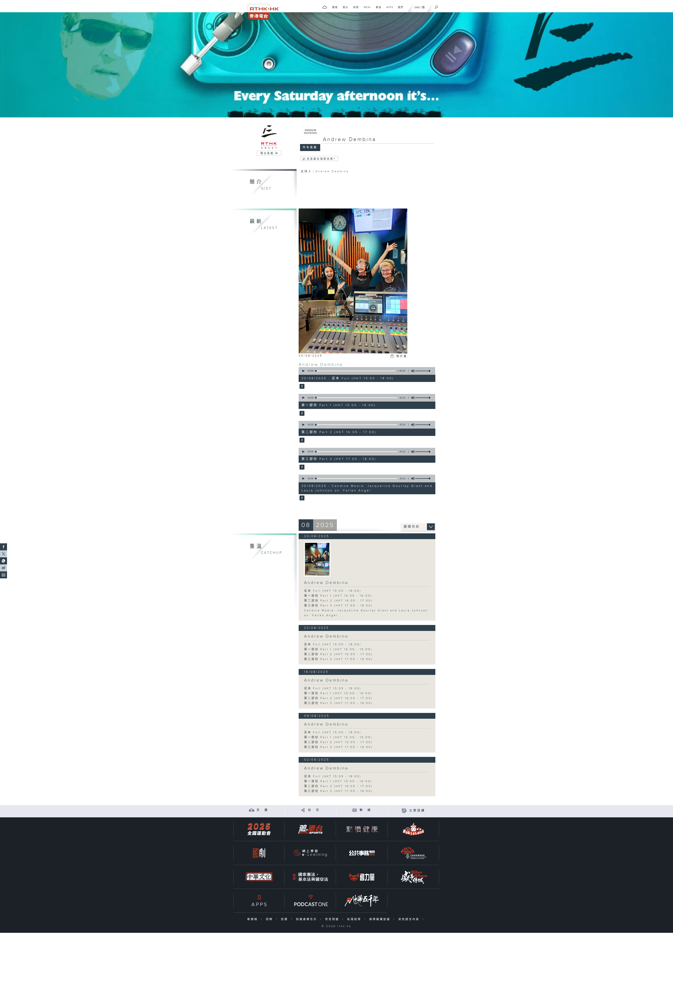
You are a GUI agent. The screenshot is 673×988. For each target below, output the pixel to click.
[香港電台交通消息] (252, 810)
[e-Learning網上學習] (310, 853)
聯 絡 (366, 810)
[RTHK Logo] (261, 9)
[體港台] (310, 829)
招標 (285, 919)
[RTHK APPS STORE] (259, 900)
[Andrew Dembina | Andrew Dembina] (317, 559)
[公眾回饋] (404, 810)
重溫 (377, 9)
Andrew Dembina (321, 364)
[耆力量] (362, 876)
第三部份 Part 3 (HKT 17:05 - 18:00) (338, 605)
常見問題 (333, 919)
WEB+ (366, 9)
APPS (388, 9)
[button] (303, 371)
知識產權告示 (307, 919)
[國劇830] (259, 853)
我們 (399, 9)
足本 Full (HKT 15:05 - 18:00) (332, 591)
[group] (411, 371)
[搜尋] (436, 6)
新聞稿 (253, 919)
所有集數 (310, 147)
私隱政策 (355, 919)
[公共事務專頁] (362, 853)
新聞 (355, 9)
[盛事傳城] (413, 876)
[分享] (303, 810)
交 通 (262, 810)
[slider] (423, 370)
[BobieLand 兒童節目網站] (413, 829)
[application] (366, 371)
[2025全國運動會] (259, 829)
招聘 (270, 919)
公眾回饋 (417, 810)
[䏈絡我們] (355, 810)
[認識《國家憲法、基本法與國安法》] (310, 876)
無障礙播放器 (380, 919)
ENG (417, 7)
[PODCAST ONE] (310, 900)
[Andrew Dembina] (301, 386)
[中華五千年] (362, 900)
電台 (344, 9)
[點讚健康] (362, 829)
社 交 (314, 810)
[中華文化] (259, 876)
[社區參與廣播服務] (413, 853)
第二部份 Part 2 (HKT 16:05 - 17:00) (338, 600)
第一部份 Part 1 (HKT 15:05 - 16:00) (338, 595)
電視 (333, 9)
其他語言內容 (409, 919)
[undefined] (325, 7)
